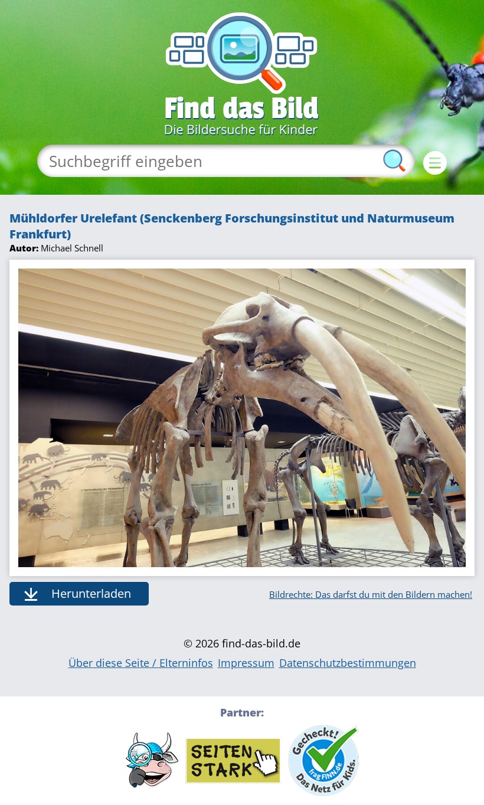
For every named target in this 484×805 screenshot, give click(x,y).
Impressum (246, 663)
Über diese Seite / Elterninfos (140, 663)
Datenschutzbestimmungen (347, 663)
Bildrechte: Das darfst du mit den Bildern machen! (370, 594)
